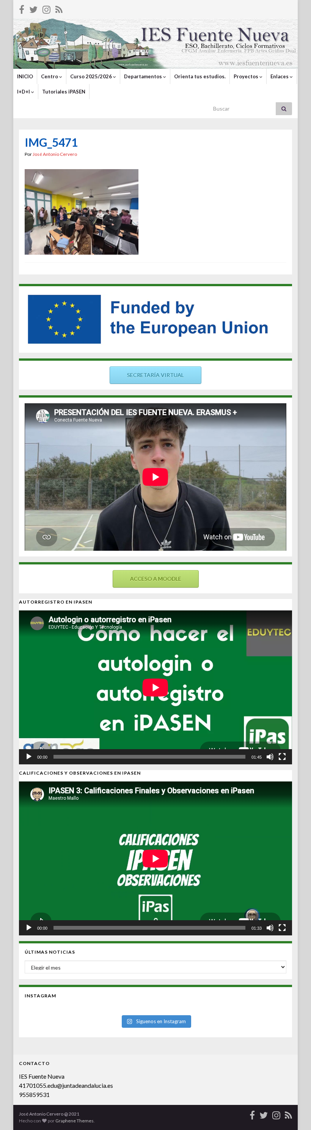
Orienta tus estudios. (200, 76)
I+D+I (24, 92)
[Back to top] (293, 1112)
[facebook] (21, 8)
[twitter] (33, 8)
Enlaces (280, 76)
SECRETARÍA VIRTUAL (155, 375)
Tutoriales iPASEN (63, 92)
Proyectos (246, 76)
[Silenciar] (270, 757)
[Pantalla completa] (282, 757)
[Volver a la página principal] (155, 43)
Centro (50, 76)
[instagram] (46, 8)
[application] (155, 687)
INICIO (25, 76)
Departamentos (143, 76)
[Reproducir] (29, 757)
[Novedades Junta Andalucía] (59, 8)
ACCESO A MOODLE (155, 578)
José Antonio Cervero (55, 154)
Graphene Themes (74, 1121)
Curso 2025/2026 (91, 76)
